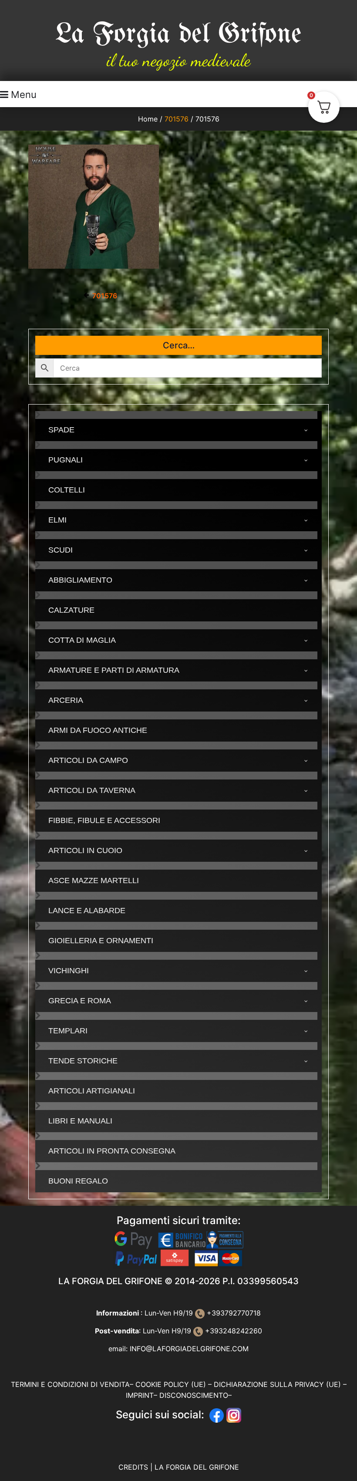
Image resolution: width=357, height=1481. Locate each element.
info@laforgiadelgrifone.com (189, 1348)
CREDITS (134, 1467)
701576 (177, 119)
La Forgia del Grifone (178, 34)
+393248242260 (232, 1330)
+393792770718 (233, 1313)
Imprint (140, 1395)
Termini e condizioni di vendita (70, 1384)
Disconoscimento (193, 1395)
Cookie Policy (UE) (170, 1384)
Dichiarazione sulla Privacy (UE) (277, 1384)
